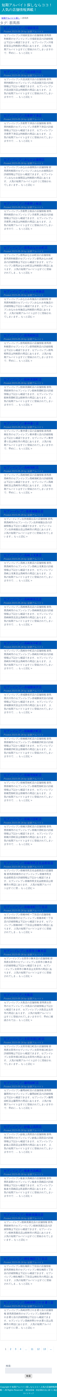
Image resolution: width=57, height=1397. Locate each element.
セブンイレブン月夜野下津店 (23, 115)
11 (32, 1349)
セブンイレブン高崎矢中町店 (23, 643)
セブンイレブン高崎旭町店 (21, 467)
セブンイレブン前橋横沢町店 (23, 731)
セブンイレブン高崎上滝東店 (23, 555)
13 (44, 1349)
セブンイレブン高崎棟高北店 (23, 599)
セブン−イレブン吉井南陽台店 (23, 511)
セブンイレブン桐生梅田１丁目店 (26, 1258)
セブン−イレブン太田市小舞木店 (25, 951)
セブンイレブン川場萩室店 (21, 27)
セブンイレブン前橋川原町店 (23, 819)
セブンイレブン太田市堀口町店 (24, 1039)
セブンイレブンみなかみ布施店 (24, 291)
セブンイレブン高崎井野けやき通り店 (28, 1302)
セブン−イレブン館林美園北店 (23, 1214)
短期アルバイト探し (10, 18)
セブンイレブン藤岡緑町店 (21, 1083)
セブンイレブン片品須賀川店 (23, 71)
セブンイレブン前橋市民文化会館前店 (28, 863)
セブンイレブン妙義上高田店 (23, 1126)
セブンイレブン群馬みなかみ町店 (26, 247)
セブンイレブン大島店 (18, 995)
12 (38, 1349)
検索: (8, 1366)
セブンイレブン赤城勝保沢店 (23, 687)
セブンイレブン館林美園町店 (23, 379)
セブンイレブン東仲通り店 (21, 423)
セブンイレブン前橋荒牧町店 (23, 775)
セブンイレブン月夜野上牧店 (23, 203)
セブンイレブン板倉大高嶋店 (23, 1170)
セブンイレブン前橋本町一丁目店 (26, 907)
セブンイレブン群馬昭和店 (21, 335)
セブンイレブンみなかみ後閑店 (24, 159)
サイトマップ (28, 1393)
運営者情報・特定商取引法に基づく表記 (41, 1390)
